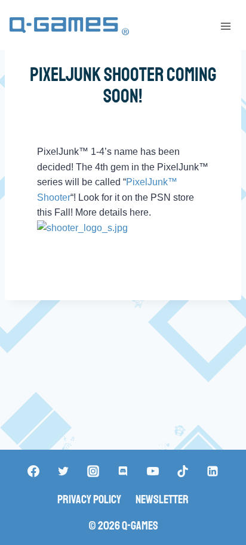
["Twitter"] (63, 471)
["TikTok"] (183, 471)
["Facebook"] (33, 471)
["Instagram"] (93, 471)
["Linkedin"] (213, 471)
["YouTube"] (153, 471)
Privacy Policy (89, 499)
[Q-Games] (69, 26)
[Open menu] (225, 26)
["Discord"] (123, 471)
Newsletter (162, 499)
